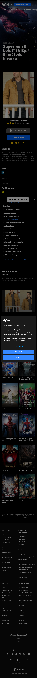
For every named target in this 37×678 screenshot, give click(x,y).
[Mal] (10, 123)
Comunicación (22, 625)
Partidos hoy (5, 620)
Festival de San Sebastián (25, 567)
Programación (6, 623)
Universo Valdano (6, 600)
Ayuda (18, 641)
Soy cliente (20, 130)
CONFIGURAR (18, 346)
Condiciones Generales (24, 595)
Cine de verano (6, 550)
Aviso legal (21, 660)
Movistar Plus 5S (22, 577)
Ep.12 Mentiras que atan (10, 245)
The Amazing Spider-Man (9, 439)
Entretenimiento (6, 567)
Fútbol (18, 9)
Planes (20, 610)
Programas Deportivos (24, 572)
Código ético (21, 597)
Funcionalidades (23, 590)
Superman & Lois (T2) (18, 199)
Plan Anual (21, 615)
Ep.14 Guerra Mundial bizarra (12, 251)
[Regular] (13, 123)
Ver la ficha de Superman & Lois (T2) (14, 260)
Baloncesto (5, 603)
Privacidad (30, 660)
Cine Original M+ (6, 537)
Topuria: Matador (6, 610)
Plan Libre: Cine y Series (25, 608)
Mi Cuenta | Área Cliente (25, 592)
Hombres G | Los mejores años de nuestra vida (26, 558)
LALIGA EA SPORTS (7, 592)
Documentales (6, 565)
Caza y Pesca (22, 574)
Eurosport (4, 615)
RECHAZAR (18, 352)
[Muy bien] (18, 123)
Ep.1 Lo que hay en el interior (12, 209)
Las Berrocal (21, 554)
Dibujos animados (23, 569)
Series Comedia (6, 562)
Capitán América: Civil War (8, 501)
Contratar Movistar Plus (25, 600)
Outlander (21, 544)
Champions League (7, 590)
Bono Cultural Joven (24, 618)
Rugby (3, 608)
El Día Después (6, 597)
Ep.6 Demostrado (8, 226)
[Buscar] (12, 4)
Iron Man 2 (5, 470)
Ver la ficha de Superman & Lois (19, 203)
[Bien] (15, 123)
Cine (11, 9)
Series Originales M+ (7, 557)
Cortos (3, 547)
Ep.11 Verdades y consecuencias (13, 242)
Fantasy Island (7, 409)
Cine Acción (5, 544)
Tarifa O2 (21, 620)
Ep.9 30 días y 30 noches (11, 235)
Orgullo (4, 570)
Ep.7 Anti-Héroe (8, 229)
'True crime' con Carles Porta (26, 564)
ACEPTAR (18, 357)
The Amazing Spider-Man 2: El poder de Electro (26, 439)
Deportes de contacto (8, 613)
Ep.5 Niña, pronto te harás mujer (13, 222)
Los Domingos (22, 541)
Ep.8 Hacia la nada (9, 232)
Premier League (6, 595)
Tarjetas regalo (22, 623)
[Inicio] (5, 5)
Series (4, 9)
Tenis (3, 605)
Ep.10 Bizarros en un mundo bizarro (14, 239)
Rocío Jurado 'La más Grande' (26, 562)
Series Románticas (7, 560)
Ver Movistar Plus (23, 587)
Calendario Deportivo (8, 618)
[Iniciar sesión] (34, 4)
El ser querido (22, 536)
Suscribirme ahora (22, 4)
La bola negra (22, 539)
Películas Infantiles (7, 552)
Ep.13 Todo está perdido (10, 248)
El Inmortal (21, 552)
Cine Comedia (6, 542)
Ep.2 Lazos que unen (9, 213)
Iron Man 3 (23, 500)
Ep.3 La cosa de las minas (11, 216)
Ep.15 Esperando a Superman (12, 255)
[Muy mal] (8, 123)
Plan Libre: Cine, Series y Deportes (25, 604)
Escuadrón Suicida (26, 409)
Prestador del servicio (10, 660)
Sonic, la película (8, 377)
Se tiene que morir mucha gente (25, 548)
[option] (12, 301)
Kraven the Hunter (26, 470)
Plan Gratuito (22, 613)
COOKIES (18, 663)
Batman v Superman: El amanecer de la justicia (26, 378)
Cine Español (5, 539)
